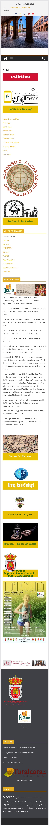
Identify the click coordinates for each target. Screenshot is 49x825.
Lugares (6, 804)
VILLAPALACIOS (9, 260)
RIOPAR (6, 252)
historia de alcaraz (30, 802)
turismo (36, 808)
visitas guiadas (16, 811)
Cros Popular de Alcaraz (20, 8)
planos (5, 808)
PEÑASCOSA (7, 248)
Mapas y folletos (9, 146)
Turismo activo (8, 138)
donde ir (15, 802)
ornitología (25, 805)
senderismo (28, 808)
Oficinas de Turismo (11, 142)
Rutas (5, 150)
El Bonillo (21, 802)
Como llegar (7, 127)
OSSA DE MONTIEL (10, 268)
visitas (9, 811)
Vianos (41, 808)
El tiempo (6, 123)
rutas (17, 808)
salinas (21, 808)
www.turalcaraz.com (24, 781)
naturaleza (18, 805)
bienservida (22, 798)
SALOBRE (6, 244)
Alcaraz (8, 797)
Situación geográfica (11, 119)
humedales (39, 802)
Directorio (6, 154)
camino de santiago (32, 798)
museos (12, 805)
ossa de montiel (34, 805)
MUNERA (6, 272)
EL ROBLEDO (8, 264)
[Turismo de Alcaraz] (24, 17)
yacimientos (24, 811)
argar (16, 798)
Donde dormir (8, 135)
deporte (9, 802)
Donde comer (8, 131)
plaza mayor (11, 808)
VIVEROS (6, 256)
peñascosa (42, 805)
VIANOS (6, 240)
